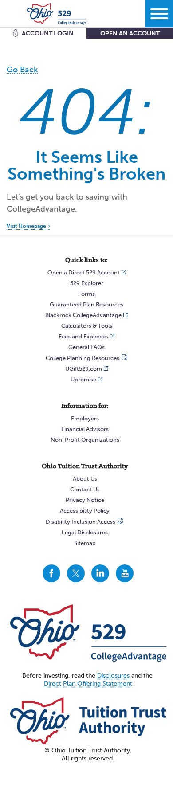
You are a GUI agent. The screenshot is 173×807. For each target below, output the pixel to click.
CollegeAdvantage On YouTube (125, 573)
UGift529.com (83, 368)
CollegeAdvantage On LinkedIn (100, 573)
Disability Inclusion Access (80, 521)
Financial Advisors (85, 429)
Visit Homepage (26, 226)
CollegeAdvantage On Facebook (51, 573)
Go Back (22, 69)
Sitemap (85, 543)
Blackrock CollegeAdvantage (83, 315)
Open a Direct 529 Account (83, 272)
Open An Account (130, 33)
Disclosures (113, 675)
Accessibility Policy (85, 510)
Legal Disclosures (85, 532)
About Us (85, 478)
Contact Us (85, 489)
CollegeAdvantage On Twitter (76, 573)
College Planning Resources (82, 358)
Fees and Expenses (83, 336)
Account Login (48, 33)
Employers (85, 418)
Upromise (83, 379)
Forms (86, 293)
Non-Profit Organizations (85, 439)
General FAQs (86, 347)
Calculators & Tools (86, 325)
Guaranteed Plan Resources (86, 304)
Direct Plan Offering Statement (88, 683)
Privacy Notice (85, 500)
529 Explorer (86, 283)
